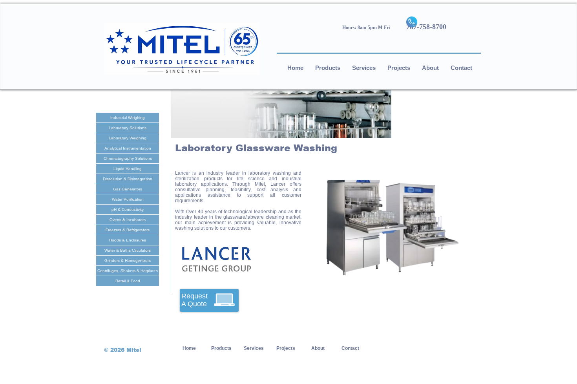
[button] (392, 227)
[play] (442, 268)
